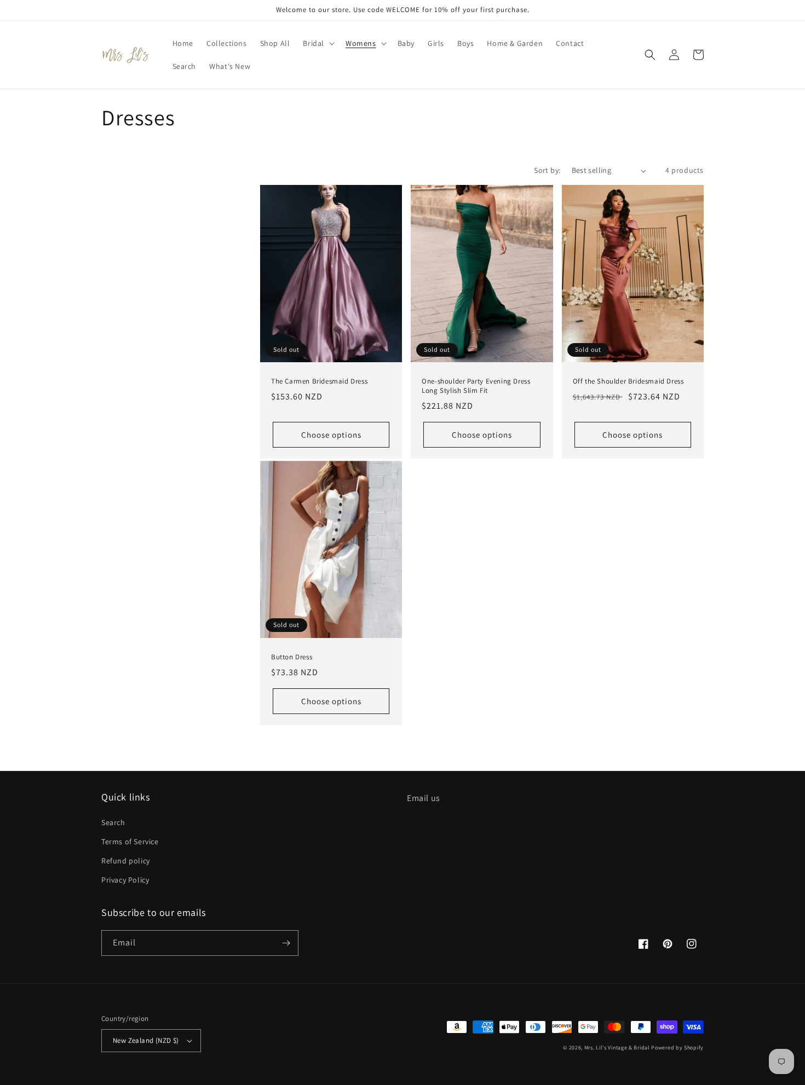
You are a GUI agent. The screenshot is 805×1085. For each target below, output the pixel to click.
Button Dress (291, 657)
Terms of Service (130, 841)
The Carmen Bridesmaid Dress (319, 381)
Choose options (331, 435)
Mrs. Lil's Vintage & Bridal (617, 1047)
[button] (317, 43)
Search (113, 822)
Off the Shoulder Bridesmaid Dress (628, 381)
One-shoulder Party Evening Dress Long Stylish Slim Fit (476, 386)
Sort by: (547, 170)
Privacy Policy (125, 880)
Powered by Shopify (677, 1047)
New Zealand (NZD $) (146, 1040)
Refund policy (125, 861)
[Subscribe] (286, 943)
